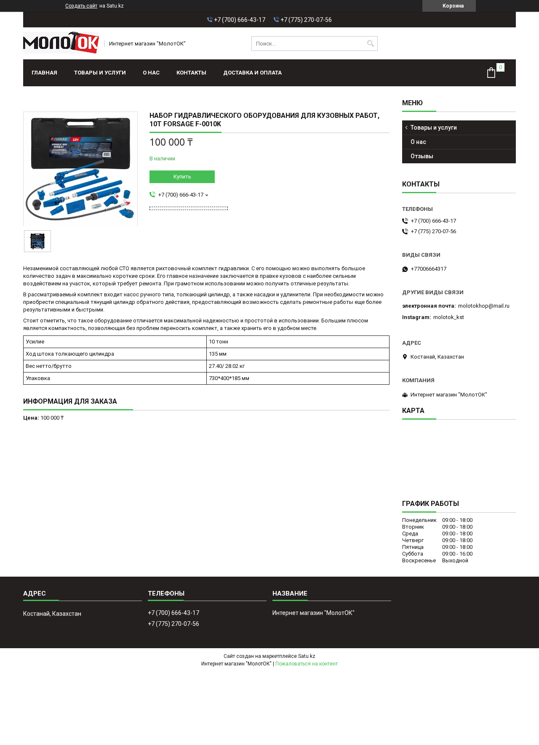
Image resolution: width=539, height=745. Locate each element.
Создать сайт (81, 6)
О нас (151, 72)
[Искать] (370, 43)
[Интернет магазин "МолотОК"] (61, 43)
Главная (44, 72)
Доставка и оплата (252, 72)
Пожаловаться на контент (306, 664)
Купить (182, 176)
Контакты (191, 72)
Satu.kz (306, 656)
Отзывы (422, 156)
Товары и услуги (100, 72)
